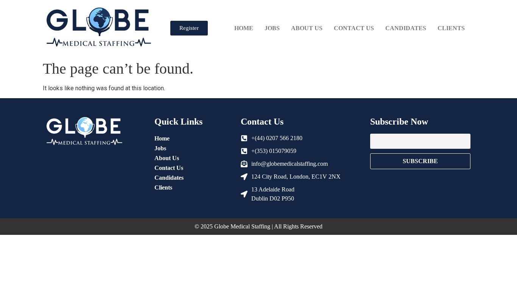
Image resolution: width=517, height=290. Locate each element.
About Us (306, 28)
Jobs (272, 28)
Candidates (405, 28)
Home (243, 28)
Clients (451, 28)
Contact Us (354, 28)
